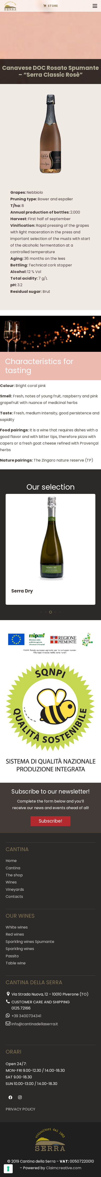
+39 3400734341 (26, 1016)
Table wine (16, 963)
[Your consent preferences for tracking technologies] (8, 1168)
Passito (12, 956)
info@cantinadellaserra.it (35, 1024)
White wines (17, 927)
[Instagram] (19, 1097)
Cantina (13, 868)
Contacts (14, 896)
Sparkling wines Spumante (30, 941)
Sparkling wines (20, 948)
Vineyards (15, 889)
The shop (14, 875)
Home (11, 860)
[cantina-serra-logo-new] (10, 6)
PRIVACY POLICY (20, 1109)
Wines (11, 882)
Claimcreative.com (63, 1168)
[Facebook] (10, 1097)
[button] (94, 6)
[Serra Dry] (50, 549)
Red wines (15, 934)
